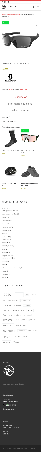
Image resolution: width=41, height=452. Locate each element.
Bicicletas (4, 237)
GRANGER (27, 315)
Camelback (26, 300)
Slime (17, 336)
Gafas (18, 15)
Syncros (25, 336)
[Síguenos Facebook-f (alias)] (2, 2)
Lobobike (12, 448)
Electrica (4, 242)
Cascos (4, 261)
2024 (4, 300)
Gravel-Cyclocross (7, 246)
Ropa (3, 271)
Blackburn (13, 300)
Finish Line (18, 310)
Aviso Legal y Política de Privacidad (13, 384)
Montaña (4, 252)
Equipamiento (10, 15)
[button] (36, 25)
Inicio (3, 15)
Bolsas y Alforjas (6, 221)
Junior (4, 249)
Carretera (5, 239)
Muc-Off (7, 325)
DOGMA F (27, 305)
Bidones (4, 217)
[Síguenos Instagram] (5, 2)
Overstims (9, 331)
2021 (19, 294)
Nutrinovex (21, 325)
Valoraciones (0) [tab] (20, 110)
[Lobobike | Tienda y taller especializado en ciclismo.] (4, 6)
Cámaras (4, 224)
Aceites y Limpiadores (8, 211)
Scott (25, 89)
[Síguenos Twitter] (8, 2)
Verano (6, 342)
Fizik (30, 310)
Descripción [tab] (20, 97)
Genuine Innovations (12, 315)
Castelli (7, 305)
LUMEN (25, 320)
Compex (17, 305)
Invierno (8, 320)
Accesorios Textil (7, 258)
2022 (27, 294)
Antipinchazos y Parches (9, 214)
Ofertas (4, 278)
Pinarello (22, 331)
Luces (3, 234)
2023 (33, 295)
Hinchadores (6, 230)
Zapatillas (5, 274)
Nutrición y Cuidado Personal (11, 268)
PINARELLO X (32, 330)
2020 (21, 89)
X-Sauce (17, 342)
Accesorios (5, 208)
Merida (33, 320)
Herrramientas (6, 227)
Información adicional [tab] (20, 103)
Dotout (6, 310)
